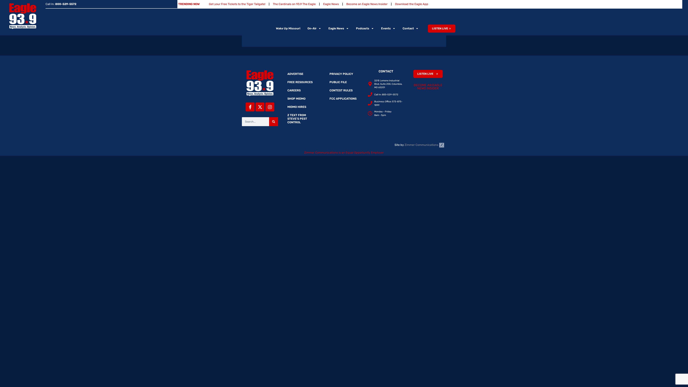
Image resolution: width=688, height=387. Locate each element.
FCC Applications (343, 98)
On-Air (312, 28)
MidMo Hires (296, 107)
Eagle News (331, 4)
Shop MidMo (296, 98)
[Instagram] (269, 106)
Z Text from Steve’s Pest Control (297, 118)
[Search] (273, 121)
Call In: (61, 4)
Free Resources (300, 82)
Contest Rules (341, 90)
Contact (408, 28)
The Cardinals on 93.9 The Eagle (294, 4)
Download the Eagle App (411, 4)
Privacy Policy (341, 74)
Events (386, 28)
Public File (338, 82)
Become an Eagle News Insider (367, 4)
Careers (294, 90)
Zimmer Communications (422, 145)
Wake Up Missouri (288, 28)
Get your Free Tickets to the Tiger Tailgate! (237, 4)
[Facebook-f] (250, 106)
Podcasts (362, 28)
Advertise (295, 74)
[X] (259, 106)
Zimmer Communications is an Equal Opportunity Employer (344, 152)
